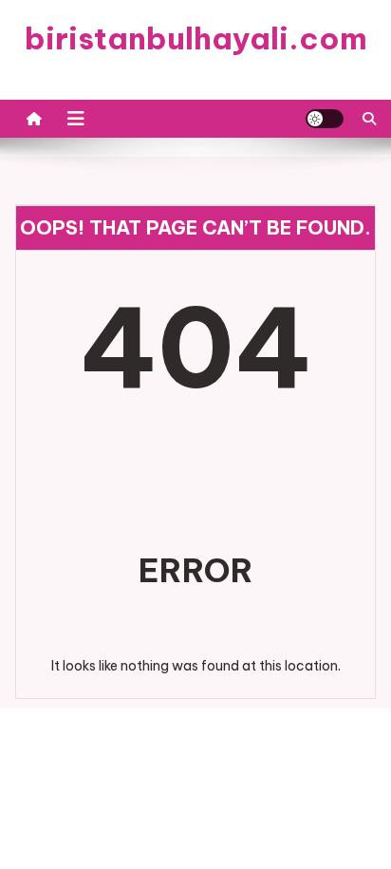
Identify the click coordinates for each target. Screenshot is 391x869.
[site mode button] (325, 118)
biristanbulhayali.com (196, 38)
